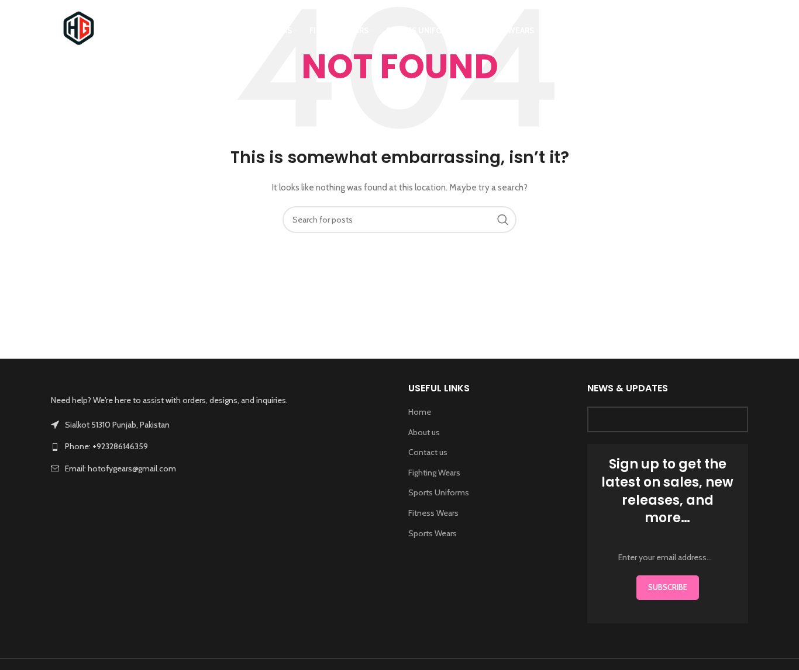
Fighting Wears (434, 472)
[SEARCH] (503, 219)
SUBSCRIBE (667, 587)
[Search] (742, 31)
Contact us (427, 452)
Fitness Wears (433, 513)
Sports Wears (432, 533)
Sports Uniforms (438, 492)
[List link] (221, 446)
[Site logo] (78, 30)
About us (424, 432)
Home (419, 412)
